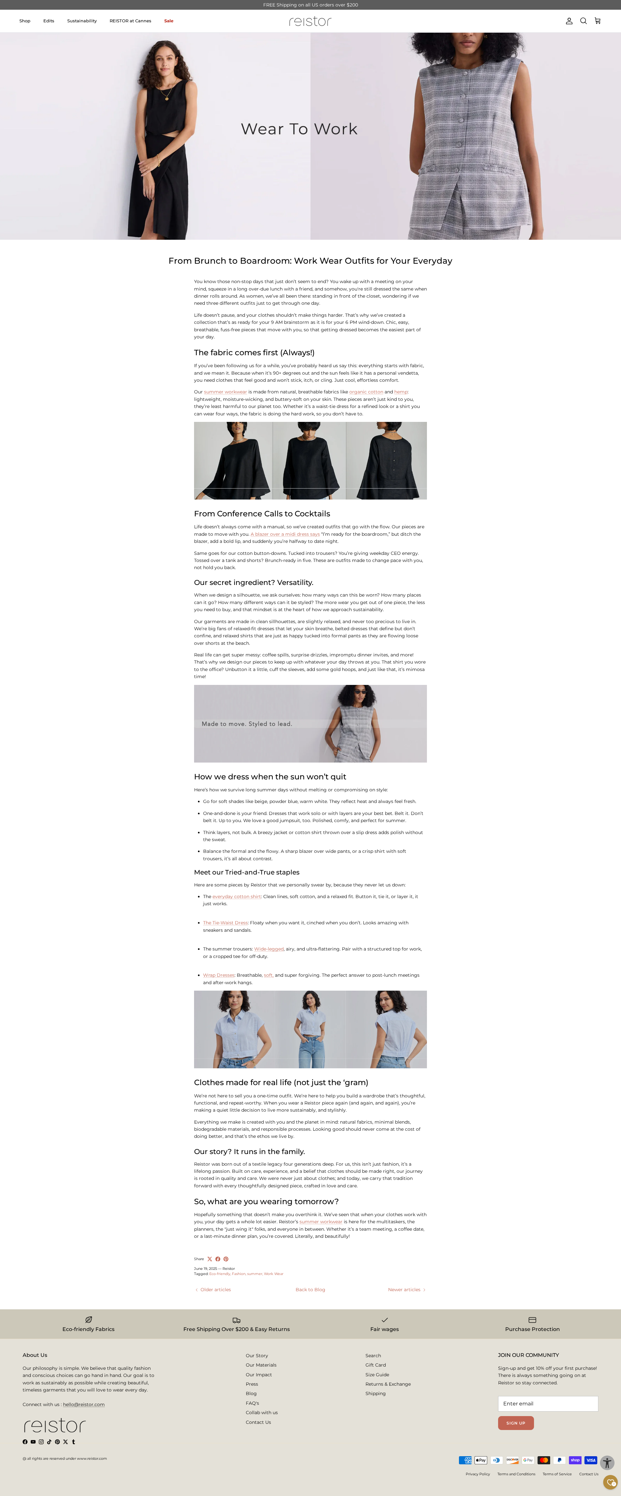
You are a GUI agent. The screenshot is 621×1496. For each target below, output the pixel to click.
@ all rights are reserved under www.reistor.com (65, 1458)
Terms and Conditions (516, 1474)
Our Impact (259, 1375)
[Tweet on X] (209, 1259)
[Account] (568, 21)
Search (373, 1355)
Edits (48, 20)
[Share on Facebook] (217, 1259)
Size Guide (377, 1375)
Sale (168, 20)
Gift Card (375, 1365)
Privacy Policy (478, 1474)
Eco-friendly (219, 1273)
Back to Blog (310, 1289)
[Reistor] (310, 21)
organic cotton (366, 392)
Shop (24, 20)
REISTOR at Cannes (130, 20)
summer (254, 1273)
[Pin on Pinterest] (225, 1259)
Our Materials (261, 1365)
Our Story (257, 1355)
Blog (251, 1393)
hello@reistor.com (84, 1404)
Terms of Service (557, 1474)
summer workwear (225, 392)
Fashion (238, 1273)
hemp (401, 392)
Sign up (516, 1423)
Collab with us (262, 1412)
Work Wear (273, 1273)
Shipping (375, 1393)
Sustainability (82, 20)
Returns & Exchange (388, 1384)
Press (252, 1384)
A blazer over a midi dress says (285, 534)
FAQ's (252, 1403)
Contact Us (258, 1422)
